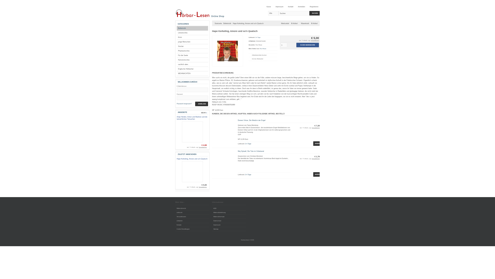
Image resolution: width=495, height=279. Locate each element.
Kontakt (179, 225)
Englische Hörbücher (185, 69)
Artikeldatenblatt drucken (259, 55)
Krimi (180, 37)
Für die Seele (183, 55)
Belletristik (182, 28)
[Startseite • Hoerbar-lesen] (201, 13)
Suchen (314, 13)
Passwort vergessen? (184, 104)
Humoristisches (184, 60)
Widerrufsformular (219, 216)
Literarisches (183, 33)
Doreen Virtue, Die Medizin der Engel (251, 120)
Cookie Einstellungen (183, 229)
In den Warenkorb (307, 45)
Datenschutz (217, 221)
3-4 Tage (258, 37)
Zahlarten (180, 221)
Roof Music (263, 48)
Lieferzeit (179, 212)
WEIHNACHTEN (184, 73)
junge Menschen (184, 42)
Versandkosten (315, 40)
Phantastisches (184, 51)
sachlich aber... (183, 64)
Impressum (216, 225)
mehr (204, 113)
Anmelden (201, 104)
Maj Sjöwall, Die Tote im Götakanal (251, 151)
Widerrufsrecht (181, 208)
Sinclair (181, 46)
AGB (214, 208)
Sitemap (215, 229)
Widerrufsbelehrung (219, 212)
